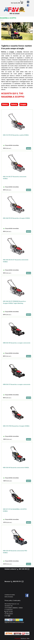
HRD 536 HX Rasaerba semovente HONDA (16, 467)
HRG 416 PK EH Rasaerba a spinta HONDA (16, 135)
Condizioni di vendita (10, 594)
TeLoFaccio (23, 638)
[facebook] (28, 5)
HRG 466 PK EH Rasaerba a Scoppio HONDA (16, 218)
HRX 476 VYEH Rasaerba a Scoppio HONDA (16, 426)
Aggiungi (28, 148)
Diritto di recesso (9, 596)
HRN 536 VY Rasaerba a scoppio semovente (16, 384)
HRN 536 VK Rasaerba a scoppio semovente (16, 343)
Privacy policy (8, 600)
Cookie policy (16, 600)
